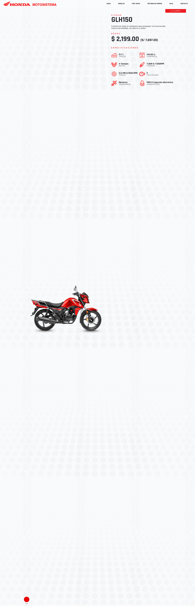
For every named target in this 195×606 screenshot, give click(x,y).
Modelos (121, 4)
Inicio (109, 4)
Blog (171, 4)
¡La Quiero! (176, 11)
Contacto (184, 4)
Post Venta (136, 4)
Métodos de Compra (155, 4)
